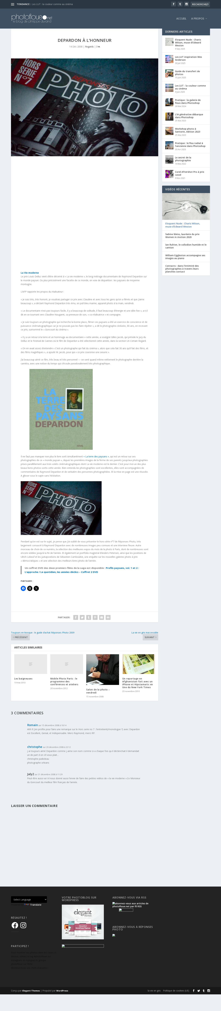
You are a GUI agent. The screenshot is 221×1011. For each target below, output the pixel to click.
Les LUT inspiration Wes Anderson (188, 58)
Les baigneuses (23, 678)
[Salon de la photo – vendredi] (102, 669)
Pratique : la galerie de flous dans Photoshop (188, 101)
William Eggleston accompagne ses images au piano (185, 257)
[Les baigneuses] (30, 664)
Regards (89, 46)
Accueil (181, 18)
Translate (35, 904)
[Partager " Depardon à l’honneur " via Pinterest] (95, 617)
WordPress (62, 990)
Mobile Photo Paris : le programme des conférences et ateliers (64, 681)
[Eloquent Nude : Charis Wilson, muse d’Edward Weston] (169, 42)
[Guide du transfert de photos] (169, 73)
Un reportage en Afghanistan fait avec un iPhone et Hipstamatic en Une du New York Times (137, 683)
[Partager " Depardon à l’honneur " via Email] (101, 617)
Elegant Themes (31, 990)
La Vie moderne (30, 272)
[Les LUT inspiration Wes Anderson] (169, 59)
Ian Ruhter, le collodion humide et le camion (185, 246)
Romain (32, 725)
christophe (34, 747)
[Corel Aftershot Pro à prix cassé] (169, 174)
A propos (197, 18)
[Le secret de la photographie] (169, 160)
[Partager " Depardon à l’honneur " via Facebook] (75, 617)
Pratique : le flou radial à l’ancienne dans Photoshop (190, 145)
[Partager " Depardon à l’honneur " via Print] (108, 617)
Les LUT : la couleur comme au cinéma (52, 4)
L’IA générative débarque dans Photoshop (189, 116)
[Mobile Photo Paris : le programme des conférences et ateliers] (66, 664)
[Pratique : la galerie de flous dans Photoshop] (169, 102)
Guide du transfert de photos (187, 73)
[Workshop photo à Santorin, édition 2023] (169, 131)
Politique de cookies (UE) (176, 990)
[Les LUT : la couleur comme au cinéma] (169, 88)
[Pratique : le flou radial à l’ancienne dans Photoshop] (169, 145)
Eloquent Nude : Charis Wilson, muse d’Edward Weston (188, 42)
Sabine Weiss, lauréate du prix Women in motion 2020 (182, 236)
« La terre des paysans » (96, 456)
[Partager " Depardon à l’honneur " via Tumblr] (88, 617)
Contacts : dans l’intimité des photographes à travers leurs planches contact (182, 268)
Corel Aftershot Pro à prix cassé (189, 173)
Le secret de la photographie (183, 159)
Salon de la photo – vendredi (98, 691)
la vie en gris (154, 990)
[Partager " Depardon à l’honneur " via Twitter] (82, 617)
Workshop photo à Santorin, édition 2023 (187, 130)
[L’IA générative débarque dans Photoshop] (169, 117)
